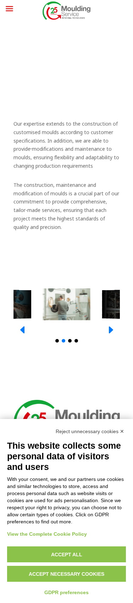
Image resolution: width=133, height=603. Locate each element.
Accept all (66, 554)
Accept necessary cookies (66, 574)
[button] (110, 329)
